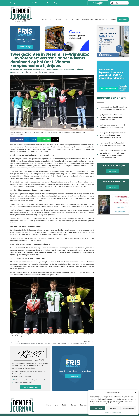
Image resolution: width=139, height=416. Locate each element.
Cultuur (66, 19)
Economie (75, 19)
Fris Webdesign (69, 415)
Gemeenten (99, 19)
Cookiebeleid (107, 412)
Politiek (58, 19)
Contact (113, 19)
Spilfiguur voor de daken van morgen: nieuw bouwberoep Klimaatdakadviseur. (110, 117)
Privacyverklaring (116, 412)
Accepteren (98, 408)
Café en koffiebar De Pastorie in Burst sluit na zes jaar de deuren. (112, 144)
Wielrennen (28, 72)
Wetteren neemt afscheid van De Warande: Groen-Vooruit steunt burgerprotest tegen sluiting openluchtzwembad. (112, 154)
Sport (51, 19)
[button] (135, 392)
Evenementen (87, 19)
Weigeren (113, 408)
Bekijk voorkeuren (129, 408)
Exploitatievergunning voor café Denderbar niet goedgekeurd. (112, 126)
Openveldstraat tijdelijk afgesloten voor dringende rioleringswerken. (113, 108)
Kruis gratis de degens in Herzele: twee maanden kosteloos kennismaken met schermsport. (112, 135)
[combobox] (119, 3)
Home (44, 19)
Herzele (38, 72)
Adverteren (123, 19)
